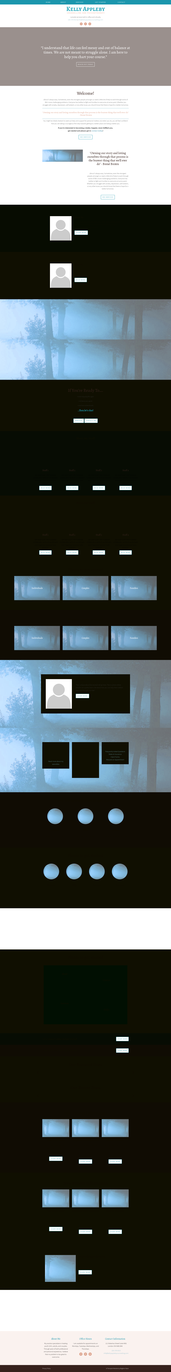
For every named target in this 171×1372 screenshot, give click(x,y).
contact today (97, 131)
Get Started (100, 2)
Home (48, 2)
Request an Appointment (115, 760)
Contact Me (91, 420)
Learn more (81, 232)
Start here (122, 1039)
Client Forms (115, 757)
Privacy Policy (46, 1368)
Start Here (122, 1050)
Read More (80, 280)
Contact (121, 2)
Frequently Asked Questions (115, 751)
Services (79, 2)
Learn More (85, 1272)
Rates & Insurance (115, 754)
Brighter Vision (124, 1368)
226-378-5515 (72, 20)
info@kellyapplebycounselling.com (90, 20)
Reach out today (85, 64)
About (63, 2)
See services (85, 137)
